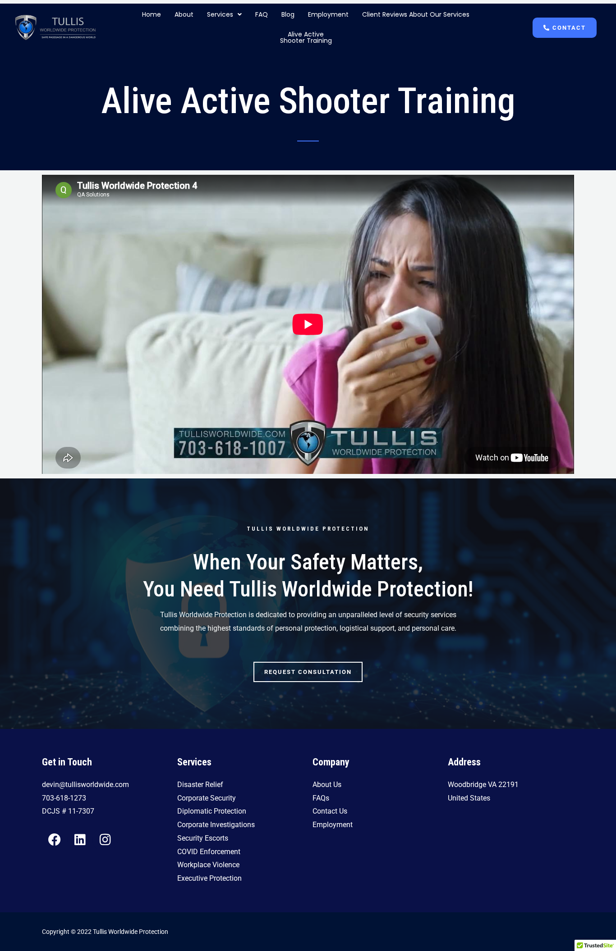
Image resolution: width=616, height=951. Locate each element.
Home (151, 14)
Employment (328, 14)
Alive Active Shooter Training (306, 37)
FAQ (261, 14)
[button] (224, 14)
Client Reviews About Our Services (415, 14)
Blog (287, 14)
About (184, 14)
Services (220, 14)
